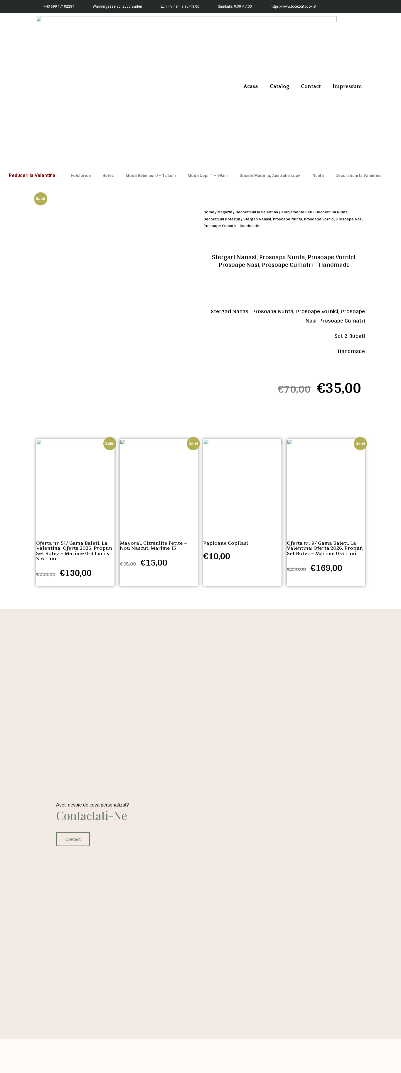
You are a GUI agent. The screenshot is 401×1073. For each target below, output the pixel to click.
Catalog (279, 87)
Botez (108, 175)
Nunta (318, 175)
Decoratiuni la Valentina (359, 175)
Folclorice (81, 175)
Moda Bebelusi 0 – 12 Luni (151, 175)
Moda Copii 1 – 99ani (208, 175)
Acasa (250, 87)
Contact (311, 87)
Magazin (225, 212)
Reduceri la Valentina (32, 175)
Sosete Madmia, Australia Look (270, 175)
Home (208, 212)
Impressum (347, 87)
